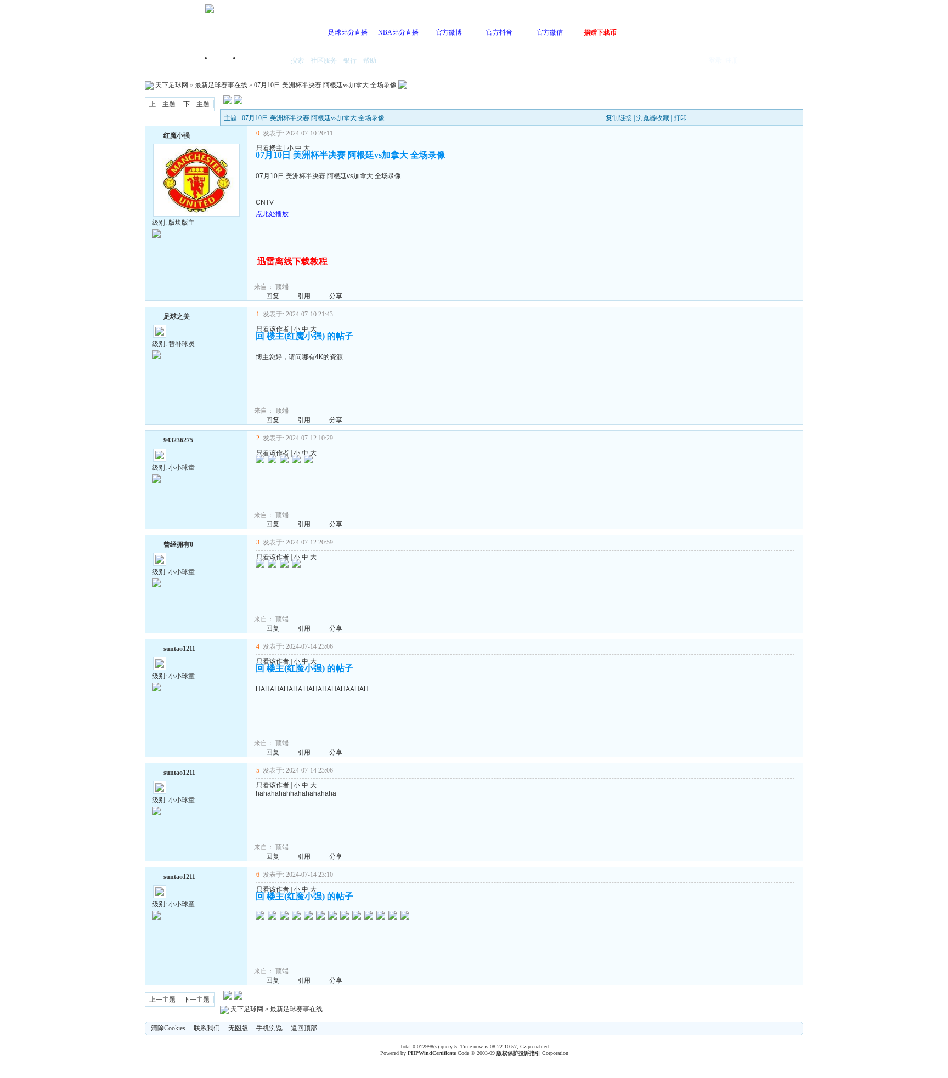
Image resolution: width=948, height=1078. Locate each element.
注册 (731, 60)
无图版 (238, 1028)
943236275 (178, 440)
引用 (304, 296)
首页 (227, 61)
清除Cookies (168, 1028)
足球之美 (176, 316)
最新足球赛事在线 (221, 85)
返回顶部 (304, 1028)
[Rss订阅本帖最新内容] (402, 85)
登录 (715, 60)
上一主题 (162, 104)
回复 (272, 296)
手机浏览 (269, 1028)
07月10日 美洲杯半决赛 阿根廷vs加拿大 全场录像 (325, 85)
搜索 (297, 60)
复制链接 (619, 118)
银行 (350, 60)
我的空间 (263, 61)
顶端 (282, 287)
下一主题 (196, 104)
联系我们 (207, 1028)
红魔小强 (176, 135)
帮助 (369, 60)
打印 (680, 118)
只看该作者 (272, 329)
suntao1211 (179, 649)
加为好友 (156, 134)
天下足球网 (171, 85)
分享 (335, 296)
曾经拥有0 (178, 544)
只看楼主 (269, 148)
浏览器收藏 (652, 118)
